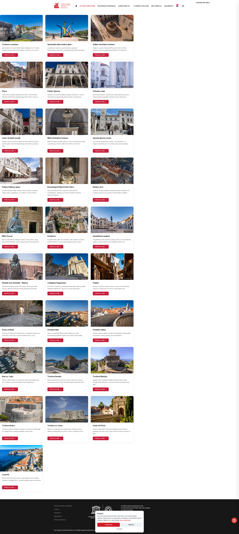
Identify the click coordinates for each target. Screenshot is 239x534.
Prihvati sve (108, 524)
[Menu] (183, 6)
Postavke (119, 529)
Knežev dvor (98, 187)
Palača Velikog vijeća (11, 187)
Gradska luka (53, 330)
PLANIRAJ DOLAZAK (141, 6)
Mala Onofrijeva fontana (57, 138)
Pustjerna (51, 236)
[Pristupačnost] (234, 520)
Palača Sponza (53, 91)
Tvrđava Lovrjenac (10, 44)
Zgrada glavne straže (102, 138)
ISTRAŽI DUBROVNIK (87, 6)
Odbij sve (131, 524)
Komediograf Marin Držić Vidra (60, 187)
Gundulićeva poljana (101, 236)
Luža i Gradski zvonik (11, 138)
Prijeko (96, 283)
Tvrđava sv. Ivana (55, 425)
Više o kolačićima (125, 520)
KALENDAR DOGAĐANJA (107, 6)
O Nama (56, 509)
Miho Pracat (7, 236)
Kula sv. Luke (7, 376)
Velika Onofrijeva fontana (104, 44)
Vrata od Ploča (99, 425)
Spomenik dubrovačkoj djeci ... (60, 44)
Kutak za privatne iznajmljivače (63, 506)
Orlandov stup (99, 91)
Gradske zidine (99, 330)
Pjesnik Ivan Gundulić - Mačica (15, 283)
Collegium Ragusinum (56, 283)
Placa (4, 91)
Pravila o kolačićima (60, 519)
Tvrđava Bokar (8, 425)
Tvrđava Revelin (54, 376)
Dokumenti (168, 6)
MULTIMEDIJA (156, 6)
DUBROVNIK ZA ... (124, 6)
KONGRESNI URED (203, 3)
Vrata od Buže (8, 330)
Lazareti (5, 474)
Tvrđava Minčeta (100, 376)
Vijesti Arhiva (58, 516)
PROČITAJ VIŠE (9, 55)
